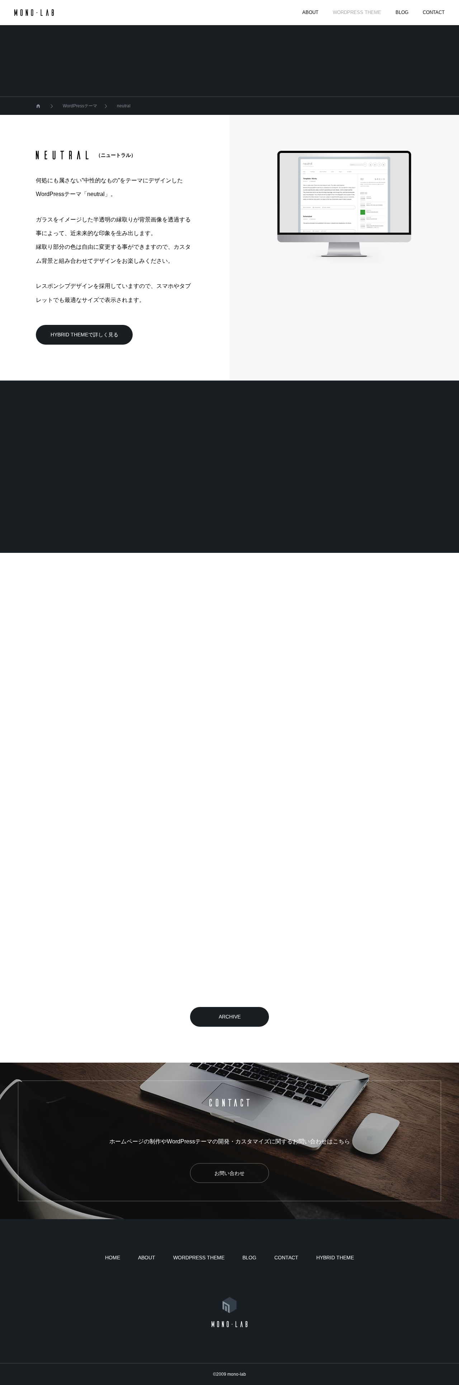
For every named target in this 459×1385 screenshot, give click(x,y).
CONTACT (434, 12)
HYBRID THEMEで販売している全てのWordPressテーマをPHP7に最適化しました (93, 981)
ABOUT (310, 12)
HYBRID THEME (335, 1257)
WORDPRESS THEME (357, 12)
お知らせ (83, 746)
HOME (112, 1257)
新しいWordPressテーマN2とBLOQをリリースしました (94, 854)
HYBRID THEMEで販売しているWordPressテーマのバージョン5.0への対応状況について (361, 854)
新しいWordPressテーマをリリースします (224, 848)
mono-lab (236, 1374)
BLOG (402, 12)
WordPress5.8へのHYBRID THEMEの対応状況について (227, 727)
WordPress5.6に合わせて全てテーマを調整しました (360, 727)
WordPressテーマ (93, 873)
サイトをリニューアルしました (76, 721)
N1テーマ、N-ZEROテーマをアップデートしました (229, 981)
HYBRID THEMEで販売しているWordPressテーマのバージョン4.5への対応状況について (361, 981)
